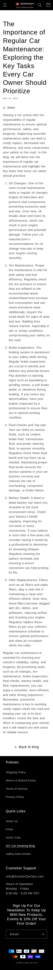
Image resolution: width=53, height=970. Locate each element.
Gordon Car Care (30, 963)
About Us (12, 821)
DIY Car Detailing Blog (20, 845)
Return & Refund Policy (21, 780)
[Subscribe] (43, 934)
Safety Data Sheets (18, 853)
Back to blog (29, 747)
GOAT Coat (13, 837)
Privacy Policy (15, 796)
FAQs (9, 829)
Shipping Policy (16, 772)
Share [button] (11, 107)
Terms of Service (16, 788)
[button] (5, 5)
